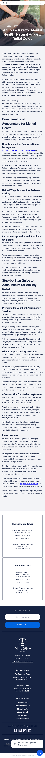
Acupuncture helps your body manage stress (18, 150)
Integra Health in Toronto (29, 484)
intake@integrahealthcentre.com (22, 662)
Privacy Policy (10, 744)
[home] (7, 2)
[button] (41, 3)
